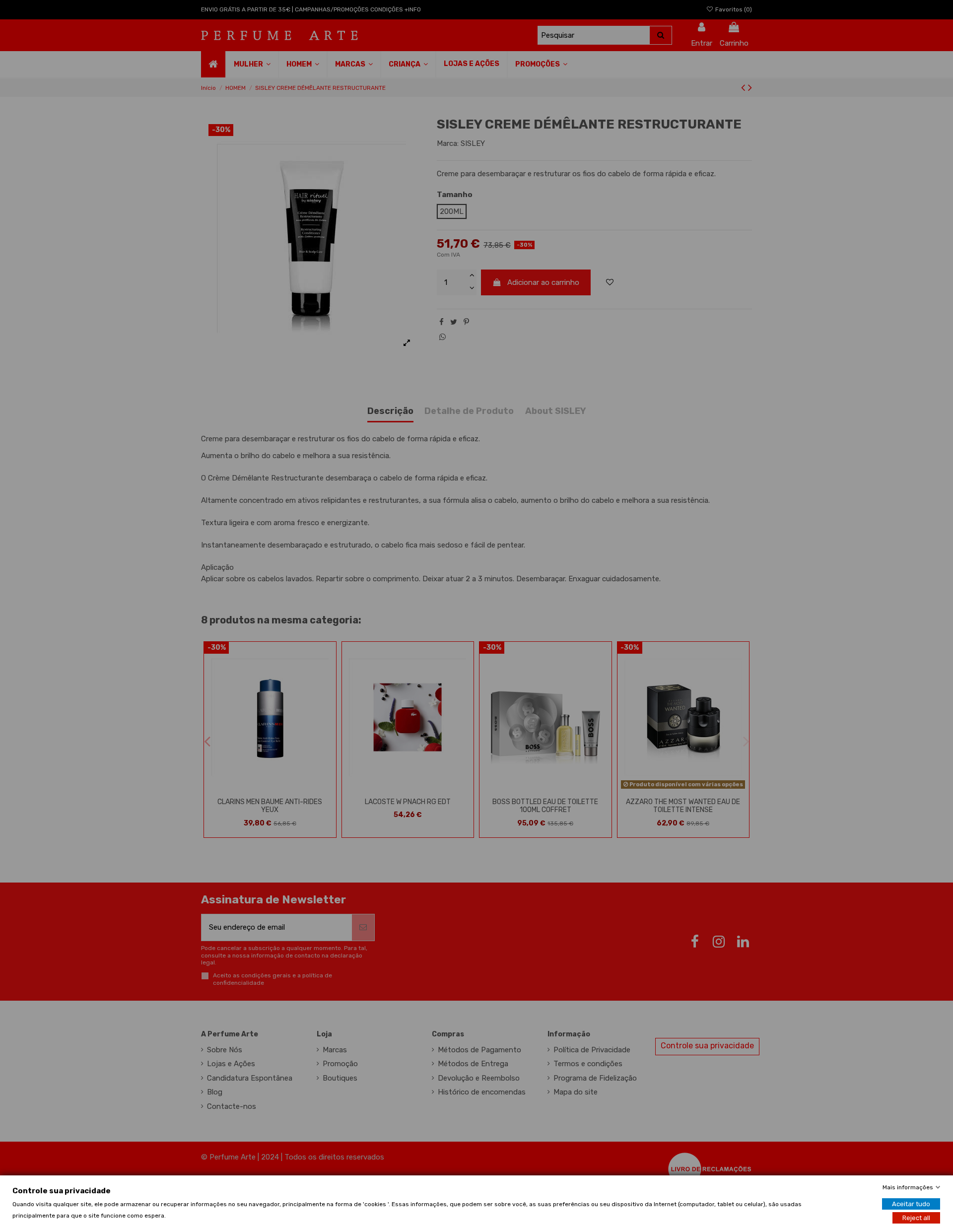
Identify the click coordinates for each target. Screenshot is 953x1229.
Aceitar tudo (911, 1203)
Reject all (916, 1217)
